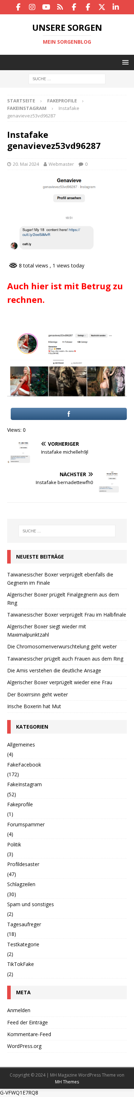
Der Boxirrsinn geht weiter (37, 694)
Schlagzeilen (21, 884)
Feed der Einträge (27, 1022)
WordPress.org (24, 1046)
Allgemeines (21, 744)
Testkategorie (23, 944)
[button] (124, 62)
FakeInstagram (24, 784)
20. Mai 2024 (26, 164)
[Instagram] (32, 7)
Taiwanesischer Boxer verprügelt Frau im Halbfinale (66, 614)
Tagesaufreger (24, 924)
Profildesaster (23, 864)
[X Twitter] (102, 7)
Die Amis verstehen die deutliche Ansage (54, 670)
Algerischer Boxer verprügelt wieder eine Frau (59, 682)
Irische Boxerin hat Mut (34, 706)
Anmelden (18, 1010)
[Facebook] (18, 7)
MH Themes (67, 1082)
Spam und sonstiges (30, 904)
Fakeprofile (62, 100)
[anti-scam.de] (60, 7)
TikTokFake (20, 964)
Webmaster (61, 164)
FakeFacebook (24, 764)
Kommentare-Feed (29, 1034)
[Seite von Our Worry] (74, 7)
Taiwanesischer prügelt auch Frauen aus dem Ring (65, 658)
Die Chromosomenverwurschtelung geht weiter (62, 646)
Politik (14, 844)
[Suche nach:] (67, 78)
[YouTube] (46, 7)
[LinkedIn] (116, 7)
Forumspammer (26, 824)
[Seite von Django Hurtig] (88, 7)
